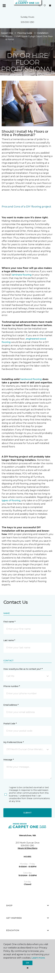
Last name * (9, 640)
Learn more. (38, 957)
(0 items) (50, 5)
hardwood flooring (31, 379)
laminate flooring (21, 274)
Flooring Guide (24, 33)
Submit (27, 812)
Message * (8, 760)
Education (12, 930)
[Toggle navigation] (4, 5)
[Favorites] (44, 6)
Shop (9, 905)
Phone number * (11, 686)
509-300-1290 (27, 22)
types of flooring (11, 500)
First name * (9, 622)
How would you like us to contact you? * (23, 669)
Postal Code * (9, 724)
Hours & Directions (27, 848)
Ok (27, 962)
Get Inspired (14, 918)
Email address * (10, 705)
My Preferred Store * (13, 742)
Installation (42, 33)
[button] (39, 6)
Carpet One (7, 33)
